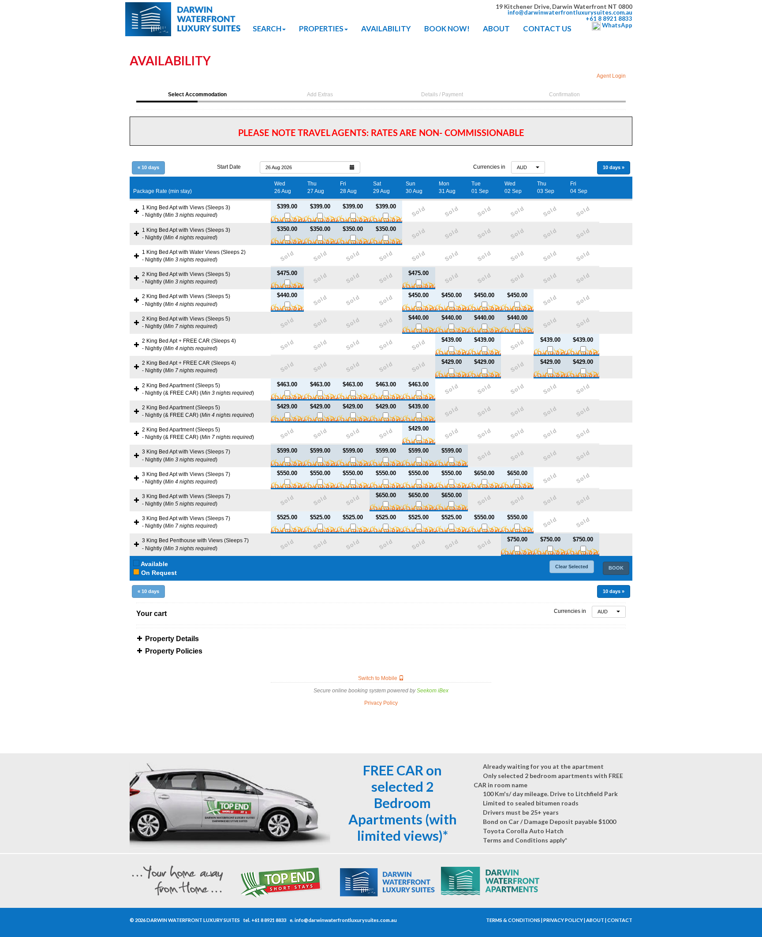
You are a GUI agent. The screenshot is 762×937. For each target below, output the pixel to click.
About (595, 920)
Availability (386, 28)
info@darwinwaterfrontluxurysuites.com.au (346, 920)
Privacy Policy (563, 920)
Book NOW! (447, 28)
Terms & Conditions (513, 920)
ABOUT (496, 28)
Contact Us (547, 28)
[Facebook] (474, 920)
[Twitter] (479, 920)
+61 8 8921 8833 (268, 920)
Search (267, 28)
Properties (321, 28)
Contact (619, 920)
